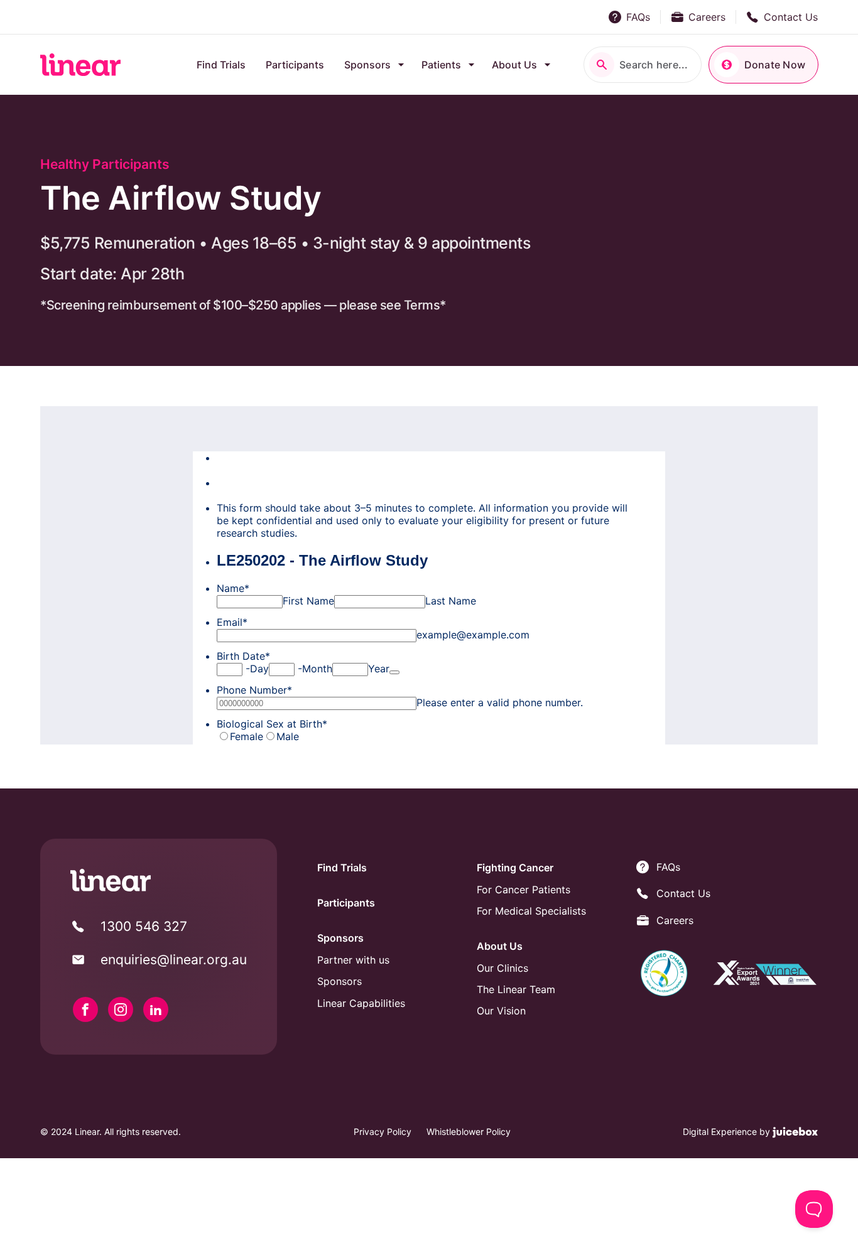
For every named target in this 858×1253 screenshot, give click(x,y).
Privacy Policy (382, 1131)
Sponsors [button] (367, 64)
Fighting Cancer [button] (515, 867)
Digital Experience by (728, 1131)
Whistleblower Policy (468, 1131)
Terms (422, 305)
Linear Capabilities (361, 1003)
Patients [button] (441, 64)
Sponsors (339, 981)
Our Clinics (502, 968)
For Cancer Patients (523, 889)
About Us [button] (514, 64)
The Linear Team (516, 989)
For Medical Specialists (531, 911)
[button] (642, 64)
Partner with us (353, 960)
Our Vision (501, 1010)
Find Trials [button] (221, 64)
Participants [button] (295, 64)
